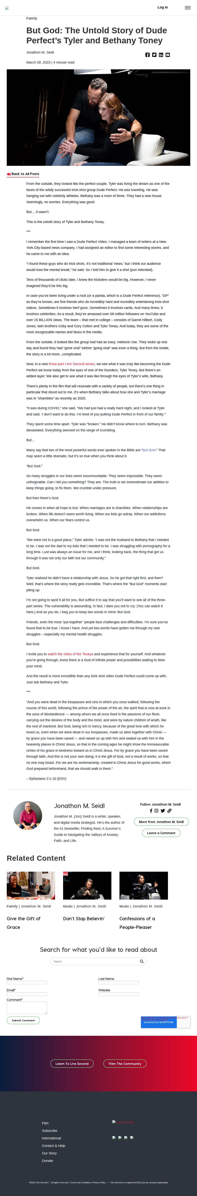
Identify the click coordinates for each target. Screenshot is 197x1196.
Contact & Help (53, 1146)
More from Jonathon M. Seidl (161, 822)
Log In (163, 7)
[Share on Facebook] (147, 55)
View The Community (125, 1063)
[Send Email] (168, 55)
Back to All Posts (25, 174)
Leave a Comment (161, 833)
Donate (47, 1161)
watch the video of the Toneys (70, 654)
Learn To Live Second (72, 1063)
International (51, 1138)
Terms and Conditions (80, 1182)
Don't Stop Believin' (84, 918)
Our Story (49, 1153)
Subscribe (49, 1131)
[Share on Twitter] (154, 55)
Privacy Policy (99, 1182)
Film (45, 1123)
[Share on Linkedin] (161, 55)
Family (31, 18)
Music (68, 906)
